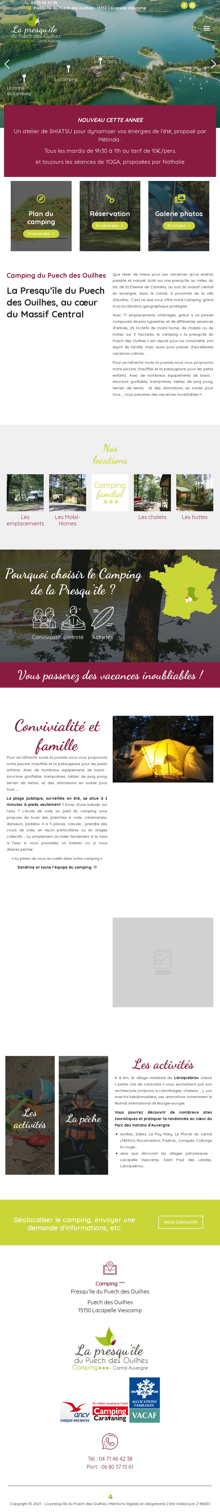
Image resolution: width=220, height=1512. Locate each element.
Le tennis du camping (19, 90)
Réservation (110, 213)
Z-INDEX (203, 1503)
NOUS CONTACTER (180, 1222)
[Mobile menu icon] (206, 28)
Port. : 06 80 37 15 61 (110, 1466)
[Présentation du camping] (41, 198)
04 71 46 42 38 (44, 2)
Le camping (66, 79)
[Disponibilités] (110, 198)
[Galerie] (179, 198)
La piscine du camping (106, 74)
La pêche (83, 1118)
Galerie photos (179, 213)
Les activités (30, 1118)
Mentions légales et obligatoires (137, 1503)
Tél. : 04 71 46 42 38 (110, 1458)
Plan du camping (41, 217)
